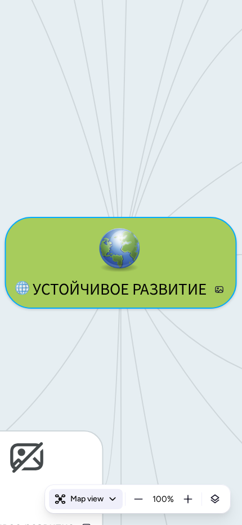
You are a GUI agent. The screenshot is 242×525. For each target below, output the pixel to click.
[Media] (219, 289)
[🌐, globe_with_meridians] (22, 290)
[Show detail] (215, 499)
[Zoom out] (138, 499)
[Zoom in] (188, 499)
